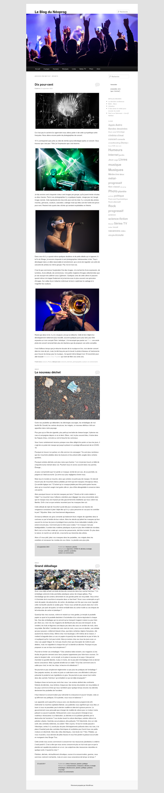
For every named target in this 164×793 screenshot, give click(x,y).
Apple (111, 125)
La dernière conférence (116, 101)
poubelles (73, 551)
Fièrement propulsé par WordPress (82, 785)
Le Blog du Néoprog (50, 11)
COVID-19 (77, 549)
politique (85, 764)
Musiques (65, 69)
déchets (69, 362)
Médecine (113, 174)
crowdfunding (114, 142)
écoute (119, 235)
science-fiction (118, 219)
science (112, 214)
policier (111, 196)
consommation (71, 766)
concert (44, 362)
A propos (46, 69)
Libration (111, 106)
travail (115, 227)
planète (74, 547)
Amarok (47, 356)
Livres (74, 69)
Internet (113, 155)
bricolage (121, 132)
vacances (114, 231)
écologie (89, 549)
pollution (66, 551)
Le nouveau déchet (48, 372)
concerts (63, 362)
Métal (122, 174)
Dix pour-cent (44, 84)
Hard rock (118, 146)
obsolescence (70, 768)
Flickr (90, 340)
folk (113, 146)
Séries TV (82, 69)
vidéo (123, 231)
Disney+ (125, 142)
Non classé (114, 186)
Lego (116, 159)
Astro (98, 69)
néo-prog (123, 187)
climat (68, 764)
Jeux (110, 159)
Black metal (112, 132)
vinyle (111, 235)
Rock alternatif (114, 202)
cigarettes (69, 549)
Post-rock (112, 199)
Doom (110, 146)
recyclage (61, 770)
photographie (77, 362)
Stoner (111, 224)
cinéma (112, 135)
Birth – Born (112, 104)
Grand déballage (46, 566)
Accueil (37, 69)
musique (114, 164)
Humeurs (56, 69)
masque (60, 551)
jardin (121, 155)
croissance (80, 766)
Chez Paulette (55, 356)
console (121, 139)
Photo (91, 69)
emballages (62, 768)
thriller (110, 227)
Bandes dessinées (117, 128)
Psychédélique (122, 199)
